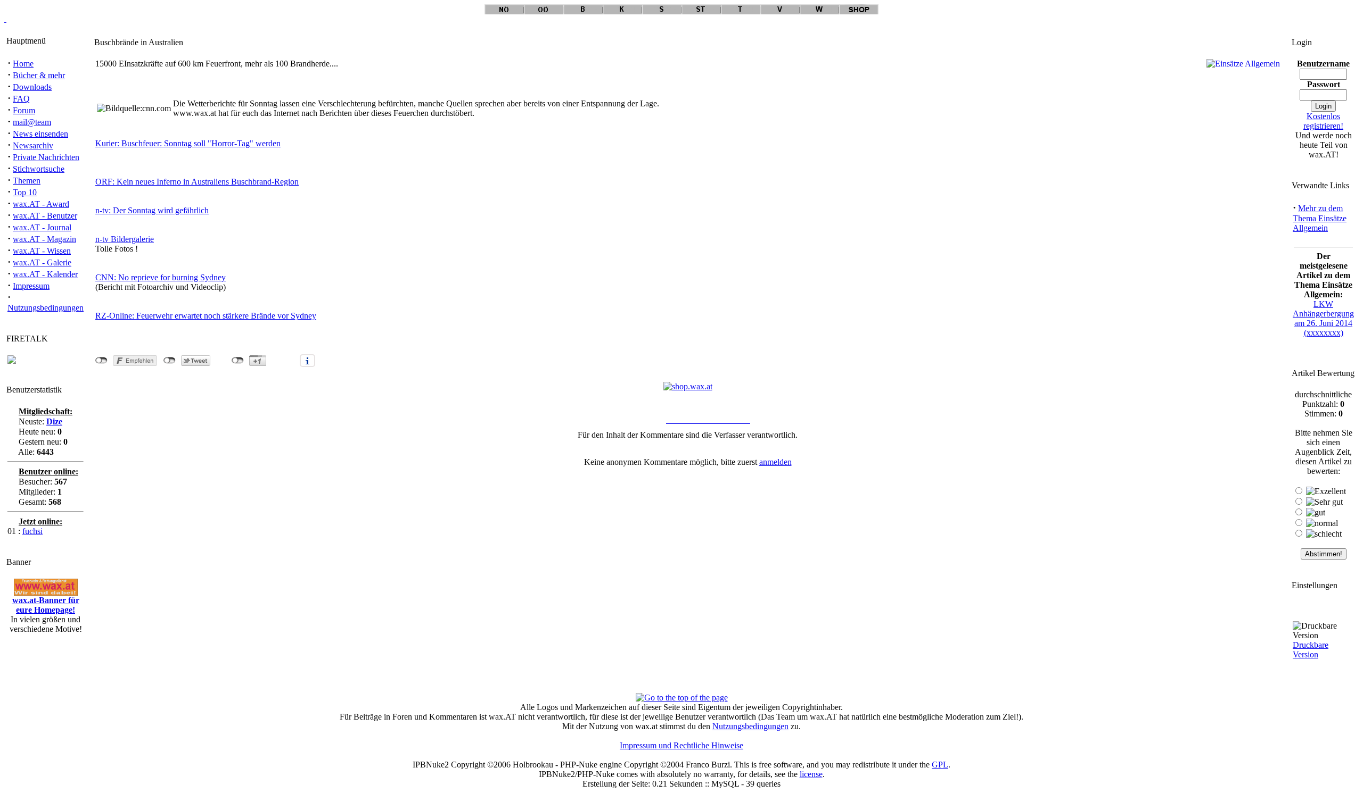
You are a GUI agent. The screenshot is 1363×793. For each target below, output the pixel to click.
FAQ (21, 98)
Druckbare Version (1310, 649)
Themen (26, 180)
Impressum (31, 285)
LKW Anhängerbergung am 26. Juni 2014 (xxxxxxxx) (1323, 318)
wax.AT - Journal (42, 227)
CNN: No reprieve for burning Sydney (160, 277)
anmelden (775, 461)
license (811, 774)
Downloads (32, 86)
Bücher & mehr (39, 75)
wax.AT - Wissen (42, 250)
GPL (940, 764)
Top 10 (25, 192)
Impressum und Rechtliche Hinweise (681, 745)
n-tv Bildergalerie (124, 239)
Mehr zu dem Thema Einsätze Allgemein (1319, 218)
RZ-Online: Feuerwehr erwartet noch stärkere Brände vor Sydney (205, 315)
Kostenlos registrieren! (1323, 121)
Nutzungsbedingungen (45, 307)
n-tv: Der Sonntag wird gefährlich (152, 210)
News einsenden (40, 133)
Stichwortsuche (38, 168)
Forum (24, 110)
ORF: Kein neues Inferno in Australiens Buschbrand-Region (197, 181)
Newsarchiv (33, 145)
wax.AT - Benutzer (45, 215)
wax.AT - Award (41, 203)
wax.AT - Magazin (44, 239)
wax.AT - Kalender (45, 274)
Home (23, 63)
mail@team (32, 122)
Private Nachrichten (46, 157)
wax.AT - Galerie (42, 262)
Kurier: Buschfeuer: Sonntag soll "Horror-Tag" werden (188, 143)
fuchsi (32, 531)
